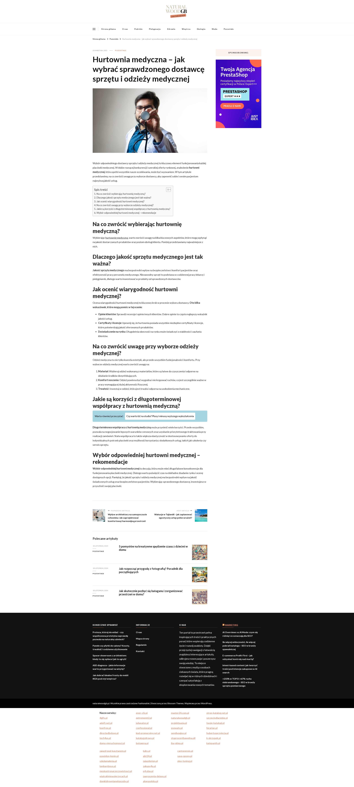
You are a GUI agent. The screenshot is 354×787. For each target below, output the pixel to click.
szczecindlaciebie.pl (217, 717)
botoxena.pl (142, 743)
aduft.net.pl (106, 722)
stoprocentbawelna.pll (183, 738)
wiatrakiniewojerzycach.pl (114, 776)
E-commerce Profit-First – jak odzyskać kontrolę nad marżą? (238, 657)
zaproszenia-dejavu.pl (154, 776)
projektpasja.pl (179, 722)
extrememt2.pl (144, 717)
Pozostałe (229, 29)
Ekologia (201, 29)
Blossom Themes (175, 703)
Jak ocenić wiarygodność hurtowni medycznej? (120, 201)
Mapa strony (142, 638)
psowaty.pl (177, 727)
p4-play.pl (148, 771)
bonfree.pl (105, 727)
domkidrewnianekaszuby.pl (114, 781)
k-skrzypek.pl (213, 738)
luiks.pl (146, 750)
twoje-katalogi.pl (215, 722)
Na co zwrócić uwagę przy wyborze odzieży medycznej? (125, 205)
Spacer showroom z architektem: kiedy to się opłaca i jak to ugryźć (110, 657)
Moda (214, 29)
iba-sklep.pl (177, 743)
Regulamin (141, 644)
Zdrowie (171, 29)
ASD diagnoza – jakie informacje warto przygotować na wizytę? (109, 667)
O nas (125, 29)
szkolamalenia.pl (108, 761)
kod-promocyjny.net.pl (148, 733)
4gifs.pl (103, 717)
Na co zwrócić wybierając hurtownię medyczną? (121, 193)
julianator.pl (142, 722)
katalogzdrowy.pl (145, 738)
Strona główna (108, 29)
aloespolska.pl (150, 781)
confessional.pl (144, 727)
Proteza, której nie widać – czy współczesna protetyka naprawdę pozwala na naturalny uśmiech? (110, 636)
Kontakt (140, 651)
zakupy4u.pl (149, 766)
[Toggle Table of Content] (167, 189)
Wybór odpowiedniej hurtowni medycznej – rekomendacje (126, 212)
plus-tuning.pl (184, 761)
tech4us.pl (105, 738)
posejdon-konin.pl (109, 756)
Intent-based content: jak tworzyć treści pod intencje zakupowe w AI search (239, 669)
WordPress (206, 703)
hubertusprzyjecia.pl (217, 733)
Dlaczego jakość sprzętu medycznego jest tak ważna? (124, 197)
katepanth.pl (213, 743)
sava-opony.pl (184, 756)
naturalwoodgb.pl (180, 717)
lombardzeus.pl (108, 766)
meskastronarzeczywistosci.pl (116, 771)
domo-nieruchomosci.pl (112, 743)
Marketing (231, 625)
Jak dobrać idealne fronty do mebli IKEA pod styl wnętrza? (110, 677)
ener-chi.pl (142, 712)
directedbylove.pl (109, 733)
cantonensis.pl (185, 750)
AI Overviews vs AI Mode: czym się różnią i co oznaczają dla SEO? (240, 634)
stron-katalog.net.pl (217, 712)
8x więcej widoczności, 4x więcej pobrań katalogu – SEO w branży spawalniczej (239, 645)
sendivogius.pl (178, 733)
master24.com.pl (180, 712)
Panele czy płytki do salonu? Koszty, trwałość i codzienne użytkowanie (111, 647)
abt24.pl (147, 756)
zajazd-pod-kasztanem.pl (113, 750)
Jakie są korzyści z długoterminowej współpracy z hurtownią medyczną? (133, 208)
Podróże (138, 29)
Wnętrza (186, 29)
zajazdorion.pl (150, 761)
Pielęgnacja (155, 29)
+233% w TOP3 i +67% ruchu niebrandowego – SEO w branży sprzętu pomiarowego (238, 682)
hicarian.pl (212, 727)
